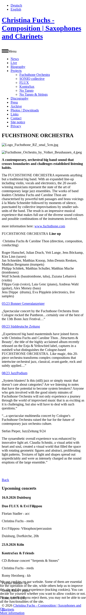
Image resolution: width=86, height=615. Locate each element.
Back (5, 480)
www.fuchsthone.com (49, 226)
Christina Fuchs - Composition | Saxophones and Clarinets (41, 28)
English (16, 9)
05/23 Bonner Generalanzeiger (23, 303)
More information (12, 613)
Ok (2, 609)
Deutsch (16, 5)
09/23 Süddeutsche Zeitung (21, 326)
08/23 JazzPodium (14, 373)
